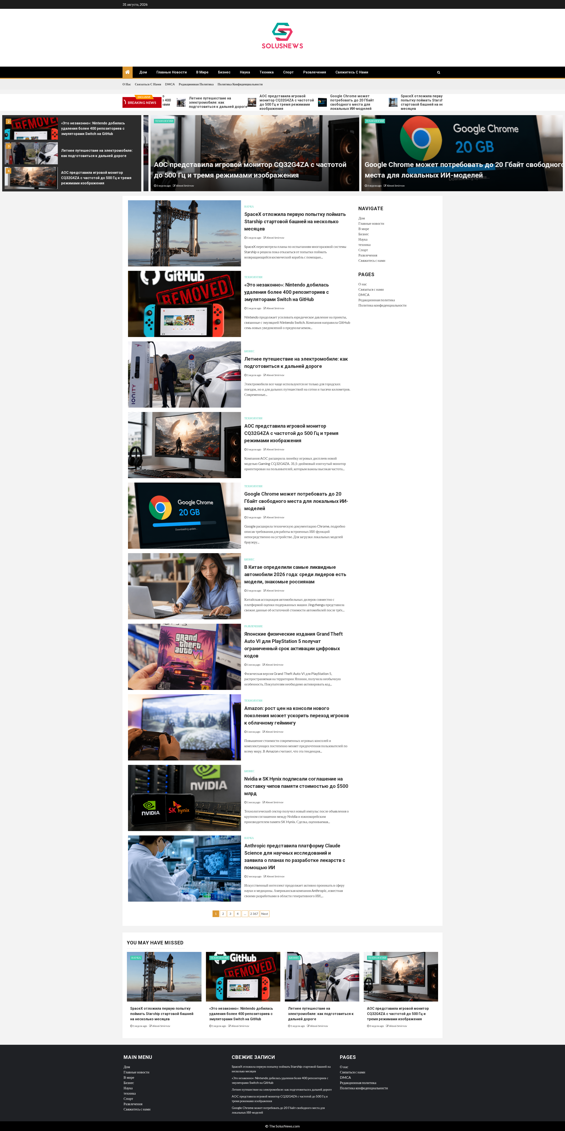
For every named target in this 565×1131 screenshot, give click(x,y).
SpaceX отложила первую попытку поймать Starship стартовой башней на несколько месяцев (382, 102)
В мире (202, 72)
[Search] (438, 72)
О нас (126, 84)
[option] (71, 129)
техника (267, 72)
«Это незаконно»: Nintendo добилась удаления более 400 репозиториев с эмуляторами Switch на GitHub (93, 128)
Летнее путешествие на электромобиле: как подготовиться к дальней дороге (171, 102)
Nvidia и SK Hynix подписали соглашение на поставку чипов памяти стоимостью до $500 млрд (296, 786)
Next (264, 914)
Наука (245, 72)
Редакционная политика (196, 84)
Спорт (288, 72)
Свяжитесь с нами (351, 72)
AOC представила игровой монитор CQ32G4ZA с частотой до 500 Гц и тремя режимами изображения (240, 102)
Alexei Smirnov (178, 185)
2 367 (254, 914)
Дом (143, 72)
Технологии (157, 121)
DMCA (170, 84)
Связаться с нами (148, 84)
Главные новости (171, 72)
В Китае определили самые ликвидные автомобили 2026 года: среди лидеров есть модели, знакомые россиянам (295, 574)
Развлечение (253, 626)
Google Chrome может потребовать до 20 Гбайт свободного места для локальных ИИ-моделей (306, 102)
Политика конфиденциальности (240, 84)
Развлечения (314, 72)
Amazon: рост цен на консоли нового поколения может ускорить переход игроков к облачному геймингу (296, 716)
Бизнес (224, 72)
